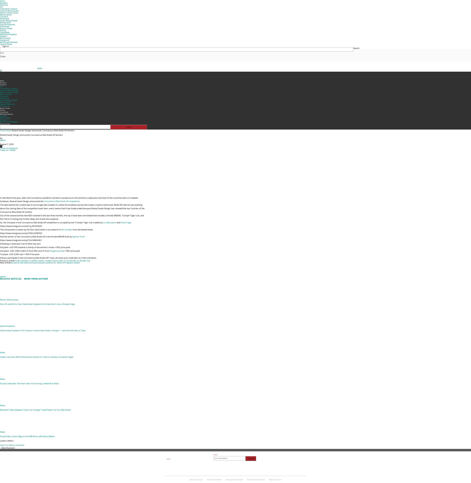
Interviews (5, 26)
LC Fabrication (109, 222)
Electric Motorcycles (9, 12)
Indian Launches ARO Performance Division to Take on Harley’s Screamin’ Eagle (36, 357)
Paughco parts (56, 251)
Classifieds (5, 32)
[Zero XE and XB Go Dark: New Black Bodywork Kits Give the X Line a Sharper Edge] (13, 297)
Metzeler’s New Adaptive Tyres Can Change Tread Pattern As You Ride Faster (35, 410)
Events (3, 30)
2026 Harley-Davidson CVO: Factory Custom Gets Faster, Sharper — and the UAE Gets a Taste (42, 330)
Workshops (5, 38)
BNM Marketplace (8, 34)
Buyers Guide (6, 28)
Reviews (3, 3)
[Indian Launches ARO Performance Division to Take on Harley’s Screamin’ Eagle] (13, 350)
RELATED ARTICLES (10, 278)
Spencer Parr (78, 236)
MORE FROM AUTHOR (36, 278)
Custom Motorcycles (9, 10)
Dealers (3, 36)
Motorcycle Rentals (9, 42)
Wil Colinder (66, 229)
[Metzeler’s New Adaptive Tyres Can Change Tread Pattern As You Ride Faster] (13, 403)
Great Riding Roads (9, 20)
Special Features (7, 24)
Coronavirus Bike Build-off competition (62, 201)
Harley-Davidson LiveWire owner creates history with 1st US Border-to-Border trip (52, 260)
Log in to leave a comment (12, 445)
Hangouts (4, 40)
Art (1, 7)
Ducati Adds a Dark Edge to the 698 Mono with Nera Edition (27, 436)
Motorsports (6, 14)
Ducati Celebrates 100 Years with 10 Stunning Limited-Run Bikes (29, 383)
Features (4, 5)
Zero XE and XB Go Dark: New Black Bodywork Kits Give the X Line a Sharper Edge (37, 304)
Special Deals (6, 44)
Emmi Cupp (126, 222)
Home (3, 130)
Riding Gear (5, 22)
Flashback (4, 18)
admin (3, 140)
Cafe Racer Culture (8, 8)
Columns (4, 16)
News (2, 81)
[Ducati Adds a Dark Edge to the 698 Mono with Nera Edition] (13, 430)
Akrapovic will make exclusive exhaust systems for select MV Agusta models (45, 262)
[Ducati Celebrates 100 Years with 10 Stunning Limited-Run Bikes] (13, 377)
